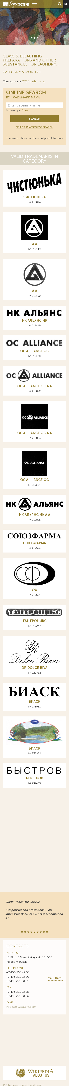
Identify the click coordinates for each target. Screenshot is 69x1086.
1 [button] (31, 37)
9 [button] (46, 931)
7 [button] (40, 931)
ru (66, 4)
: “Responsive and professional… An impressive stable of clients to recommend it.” (34, 910)
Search (34, 118)
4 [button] (31, 931)
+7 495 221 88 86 (17, 996)
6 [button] (37, 931)
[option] (34, 22)
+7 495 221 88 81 (17, 981)
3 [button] (37, 37)
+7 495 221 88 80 (17, 976)
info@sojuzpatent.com (21, 1006)
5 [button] (34, 931)
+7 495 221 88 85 (17, 991)
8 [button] (43, 931)
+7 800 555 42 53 (17, 972)
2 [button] (34, 37)
